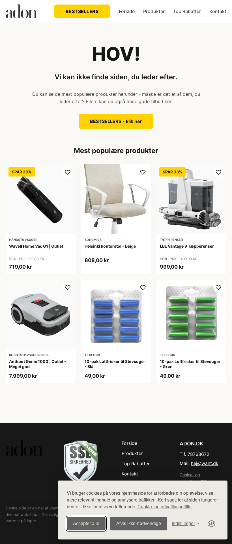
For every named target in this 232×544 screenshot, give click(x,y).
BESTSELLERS (82, 11)
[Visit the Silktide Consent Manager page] (211, 523)
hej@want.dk (204, 463)
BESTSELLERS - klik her (116, 121)
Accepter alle (86, 523)
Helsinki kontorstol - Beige (110, 246)
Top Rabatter (187, 11)
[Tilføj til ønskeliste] (68, 172)
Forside (127, 11)
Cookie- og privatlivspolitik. (165, 506)
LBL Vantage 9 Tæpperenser (187, 246)
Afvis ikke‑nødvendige (138, 523)
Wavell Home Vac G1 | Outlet (36, 246)
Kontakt (217, 11)
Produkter (154, 11)
